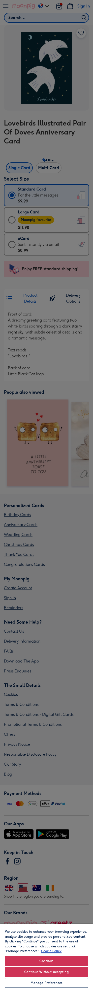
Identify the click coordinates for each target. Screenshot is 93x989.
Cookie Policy (51, 951)
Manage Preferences (46, 983)
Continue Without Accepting (46, 972)
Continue (46, 961)
